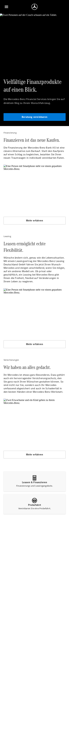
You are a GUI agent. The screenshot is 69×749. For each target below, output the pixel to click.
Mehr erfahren (34, 220)
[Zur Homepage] (34, 7)
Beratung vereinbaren (34, 117)
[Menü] (6, 7)
